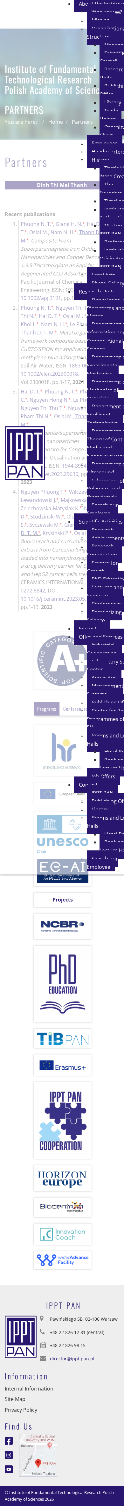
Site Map (15, 1399)
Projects (62, 899)
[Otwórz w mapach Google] (38, 1454)
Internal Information (29, 1388)
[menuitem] (110, 114)
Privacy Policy (21, 1409)
